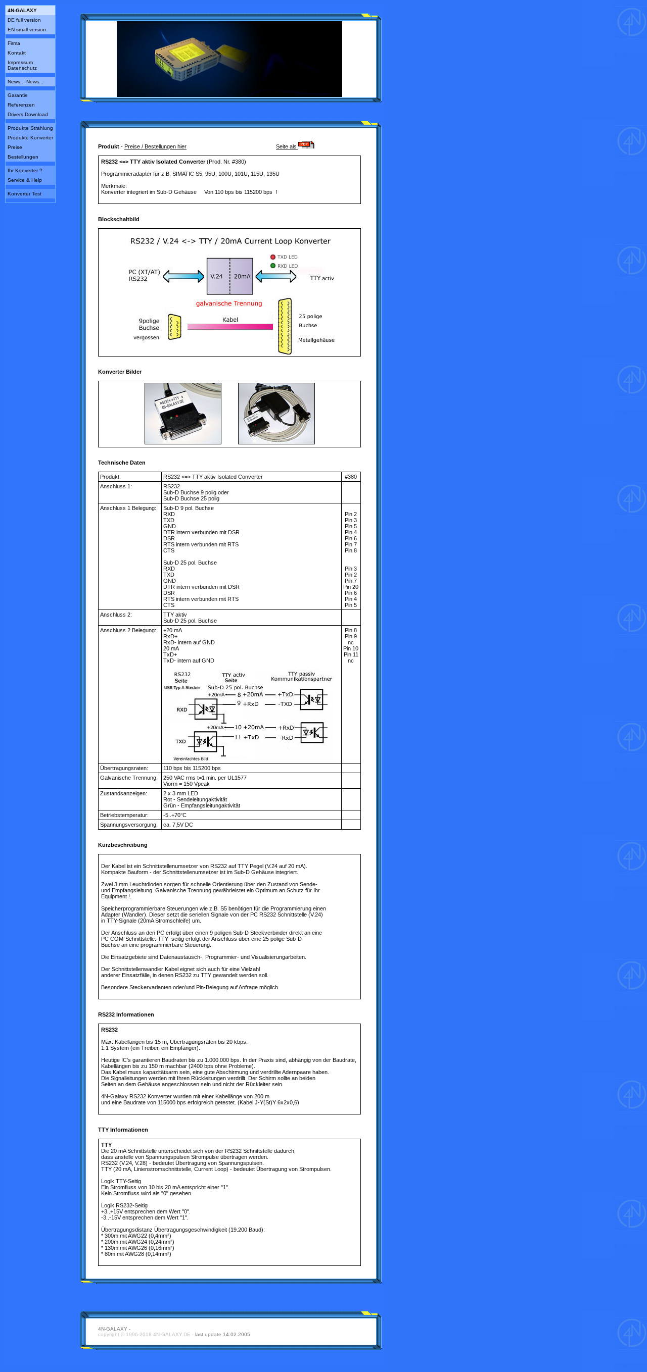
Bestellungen (23, 157)
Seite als (287, 146)
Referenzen (21, 105)
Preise (15, 147)
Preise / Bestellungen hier (155, 146)
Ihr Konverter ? (25, 170)
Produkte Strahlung (30, 128)
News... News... (25, 81)
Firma (14, 43)
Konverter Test (24, 193)
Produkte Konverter (30, 137)
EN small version (27, 29)
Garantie (18, 95)
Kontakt (17, 53)
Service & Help (25, 180)
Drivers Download (28, 114)
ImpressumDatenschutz (22, 65)
